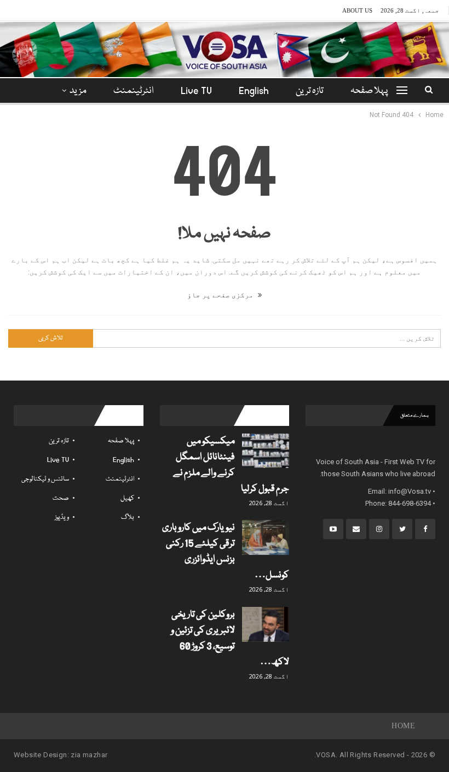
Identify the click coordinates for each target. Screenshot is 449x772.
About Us (357, 10)
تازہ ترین (310, 91)
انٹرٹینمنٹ (133, 91)
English (254, 91)
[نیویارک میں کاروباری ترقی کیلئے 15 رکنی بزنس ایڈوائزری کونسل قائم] (265, 537)
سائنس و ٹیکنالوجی (45, 479)
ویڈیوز (62, 517)
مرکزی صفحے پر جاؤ (221, 295)
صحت (61, 498)
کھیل (127, 498)
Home (403, 726)
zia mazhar (89, 755)
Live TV (196, 91)
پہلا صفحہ (369, 91)
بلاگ (127, 517)
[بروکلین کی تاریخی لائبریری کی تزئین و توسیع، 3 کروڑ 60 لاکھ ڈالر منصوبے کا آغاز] (265, 624)
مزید (78, 91)
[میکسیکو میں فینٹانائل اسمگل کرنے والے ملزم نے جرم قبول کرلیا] (265, 451)
